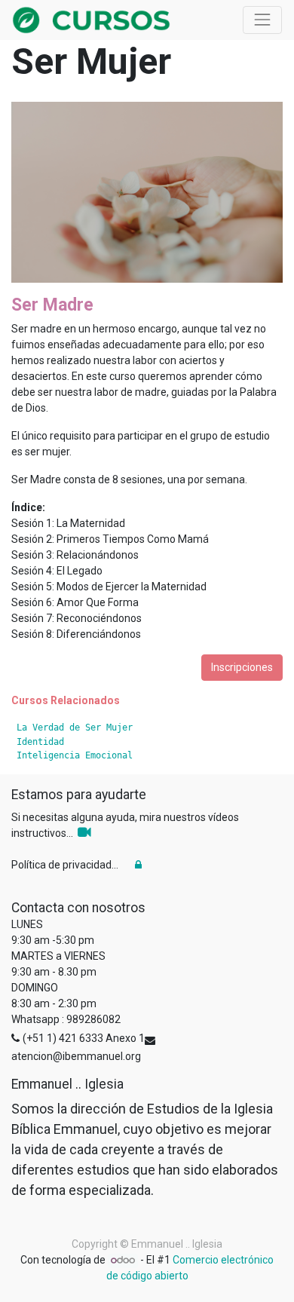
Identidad (40, 742)
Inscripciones (242, 667)
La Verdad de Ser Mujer (75, 727)
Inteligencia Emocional (75, 755)
